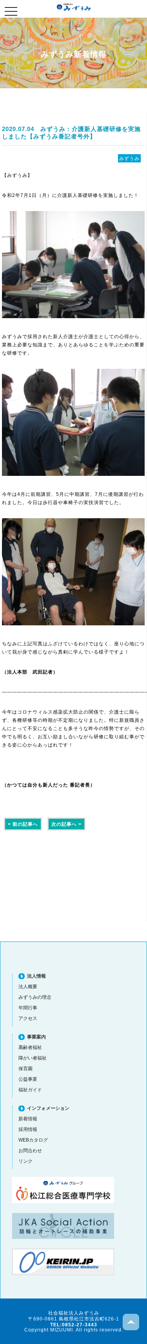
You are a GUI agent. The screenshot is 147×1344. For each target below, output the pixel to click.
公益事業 (27, 1079)
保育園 (25, 1068)
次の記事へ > (66, 824)
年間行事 (27, 1007)
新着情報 (27, 1118)
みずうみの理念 (34, 997)
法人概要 (27, 986)
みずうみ (129, 158)
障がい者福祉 (32, 1057)
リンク (25, 1161)
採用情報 (27, 1129)
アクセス (27, 1018)
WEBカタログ (33, 1139)
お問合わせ (30, 1150)
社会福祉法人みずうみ (73, 7)
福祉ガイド (30, 1089)
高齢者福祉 (30, 1047)
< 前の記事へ (23, 824)
